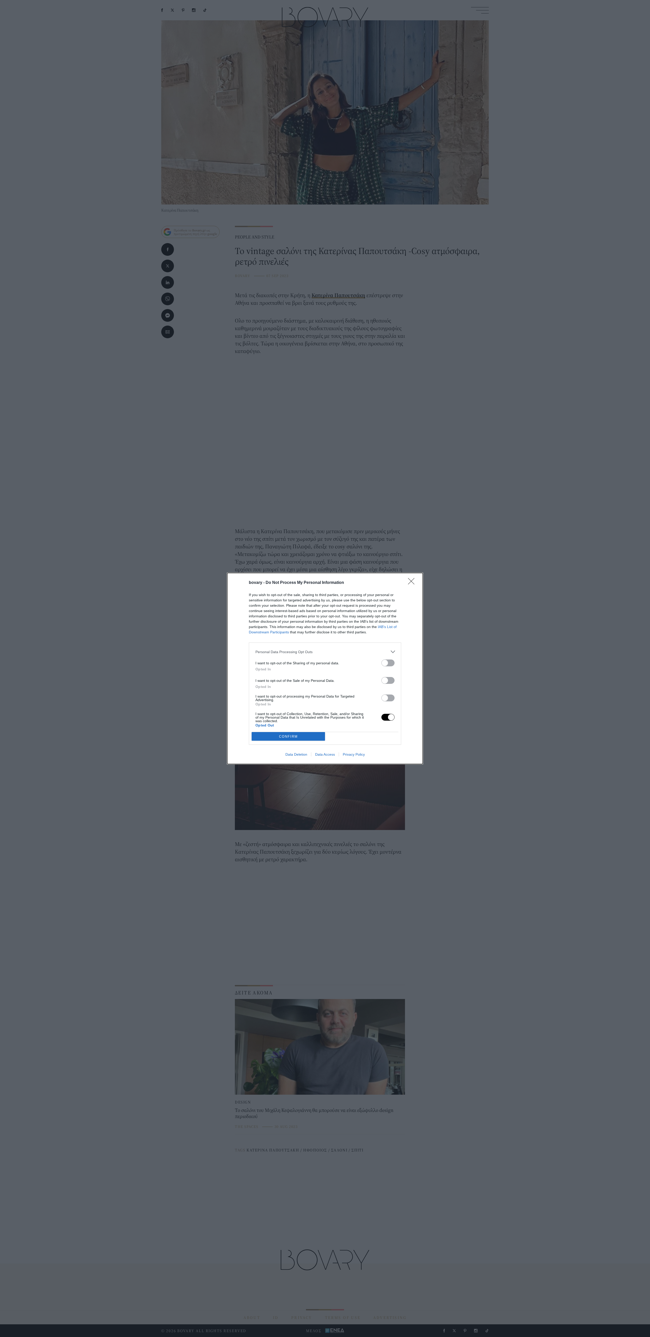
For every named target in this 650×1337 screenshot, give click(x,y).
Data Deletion (296, 754)
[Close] (413, 583)
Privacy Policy (354, 754)
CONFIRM (288, 736)
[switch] (388, 662)
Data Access (325, 754)
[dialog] (325, 668)
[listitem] (325, 651)
